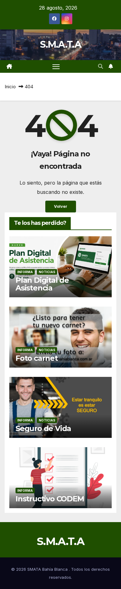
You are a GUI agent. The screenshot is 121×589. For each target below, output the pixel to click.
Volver (60, 206)
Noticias (47, 272)
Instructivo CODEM (50, 498)
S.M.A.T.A (60, 44)
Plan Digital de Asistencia (42, 284)
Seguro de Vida (43, 428)
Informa (25, 272)
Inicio (10, 86)
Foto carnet (37, 358)
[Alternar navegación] (56, 66)
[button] (100, 66)
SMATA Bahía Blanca (48, 569)
